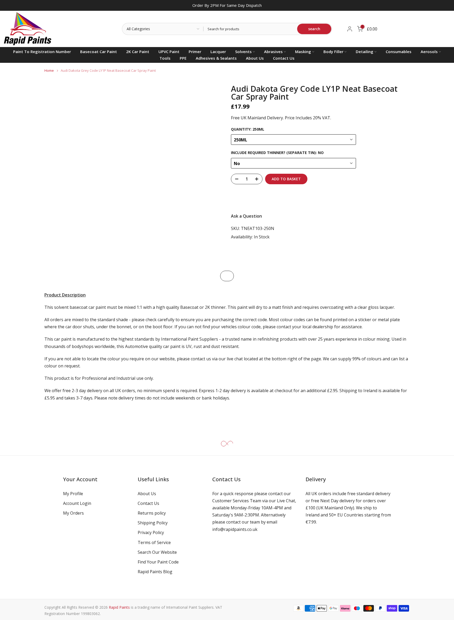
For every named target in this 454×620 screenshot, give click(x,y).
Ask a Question (246, 216)
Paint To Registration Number (42, 51)
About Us (255, 58)
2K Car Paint (137, 51)
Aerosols (429, 51)
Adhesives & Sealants (216, 58)
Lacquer (218, 51)
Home (49, 70)
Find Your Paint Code (158, 562)
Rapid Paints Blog (155, 572)
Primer (195, 51)
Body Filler (333, 51)
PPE (183, 58)
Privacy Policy (151, 532)
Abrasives (273, 51)
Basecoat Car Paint (98, 51)
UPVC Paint (168, 51)
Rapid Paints (119, 607)
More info (395, 198)
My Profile (73, 493)
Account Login (77, 503)
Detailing (364, 51)
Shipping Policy (153, 523)
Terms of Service (154, 542)
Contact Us (284, 58)
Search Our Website (157, 552)
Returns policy (152, 513)
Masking (303, 51)
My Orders (73, 513)
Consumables (398, 51)
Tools (165, 58)
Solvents (243, 51)
